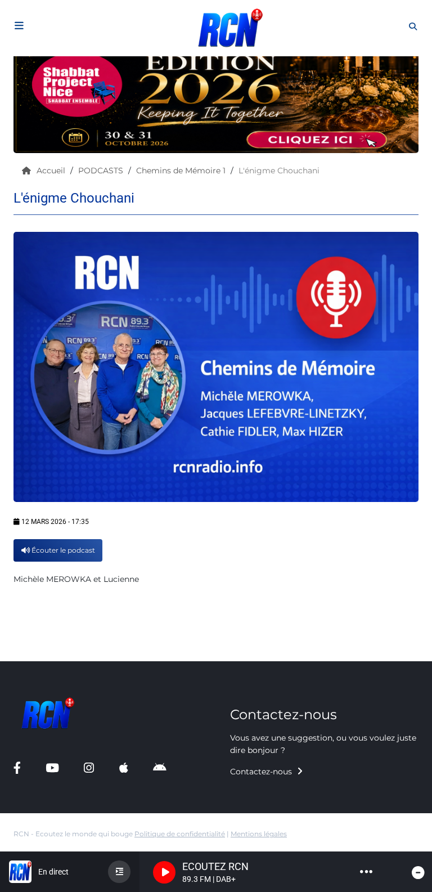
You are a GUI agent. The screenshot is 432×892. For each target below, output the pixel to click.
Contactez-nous (262, 772)
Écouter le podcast (62, 550)
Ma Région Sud (44, 650)
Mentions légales (259, 834)
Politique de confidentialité (179, 834)
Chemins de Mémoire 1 (182, 170)
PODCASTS (101, 170)
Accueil (52, 170)
